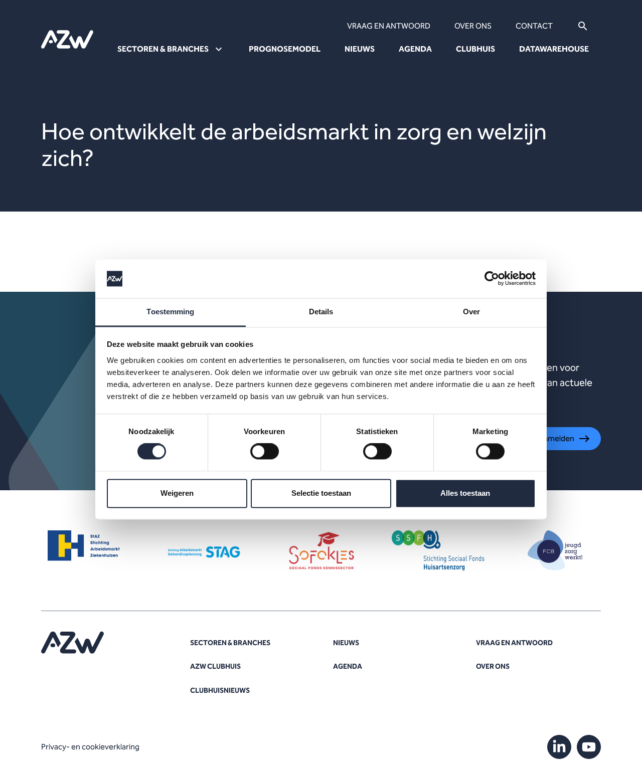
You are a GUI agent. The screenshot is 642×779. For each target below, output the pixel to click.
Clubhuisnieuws (220, 690)
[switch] (264, 452)
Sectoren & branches (230, 643)
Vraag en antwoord (388, 26)
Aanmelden (554, 438)
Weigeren (177, 493)
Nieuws (360, 49)
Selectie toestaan (321, 493)
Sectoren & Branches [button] (163, 49)
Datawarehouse (554, 49)
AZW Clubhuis (215, 666)
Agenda (415, 49)
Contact (534, 26)
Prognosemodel (284, 49)
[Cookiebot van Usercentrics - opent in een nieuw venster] (492, 278)
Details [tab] (321, 311)
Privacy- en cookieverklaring (90, 746)
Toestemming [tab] (170, 311)
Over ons (473, 26)
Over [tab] (471, 311)
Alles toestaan (465, 493)
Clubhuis (475, 49)
